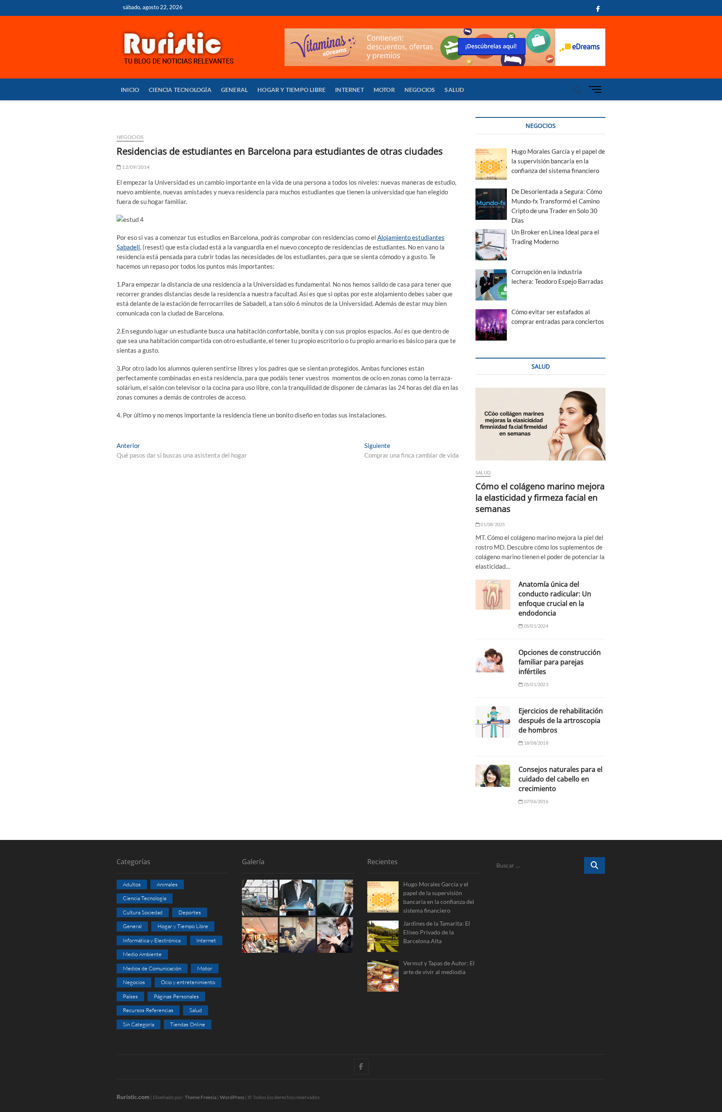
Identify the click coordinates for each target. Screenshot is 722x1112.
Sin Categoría (138, 1024)
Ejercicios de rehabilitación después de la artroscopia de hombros (561, 720)
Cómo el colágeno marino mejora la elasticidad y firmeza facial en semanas (540, 497)
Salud (454, 89)
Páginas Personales (176, 996)
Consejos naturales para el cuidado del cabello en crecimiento (561, 779)
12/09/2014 (135, 167)
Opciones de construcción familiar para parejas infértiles (560, 662)
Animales (167, 884)
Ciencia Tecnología (180, 89)
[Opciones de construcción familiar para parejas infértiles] (492, 660)
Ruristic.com (133, 1096)
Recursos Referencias (148, 1010)
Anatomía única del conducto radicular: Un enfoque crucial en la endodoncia (555, 599)
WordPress (232, 1097)
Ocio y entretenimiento (188, 982)
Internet (349, 89)
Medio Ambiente (142, 954)
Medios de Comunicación (152, 968)
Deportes (189, 912)
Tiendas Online (187, 1024)
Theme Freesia (200, 1097)
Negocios (419, 89)
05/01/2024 (535, 626)
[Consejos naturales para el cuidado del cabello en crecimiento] (492, 775)
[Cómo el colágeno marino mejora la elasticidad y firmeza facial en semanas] (540, 424)
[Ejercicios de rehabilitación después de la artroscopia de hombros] (492, 722)
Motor (384, 89)
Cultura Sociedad (143, 912)
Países (130, 996)
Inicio (130, 89)
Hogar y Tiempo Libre (291, 89)
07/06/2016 (535, 801)
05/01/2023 (535, 684)
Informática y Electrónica (151, 940)
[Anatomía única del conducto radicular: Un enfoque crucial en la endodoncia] (492, 595)
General (234, 89)
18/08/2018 (535, 743)
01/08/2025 (492, 524)
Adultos (132, 884)
